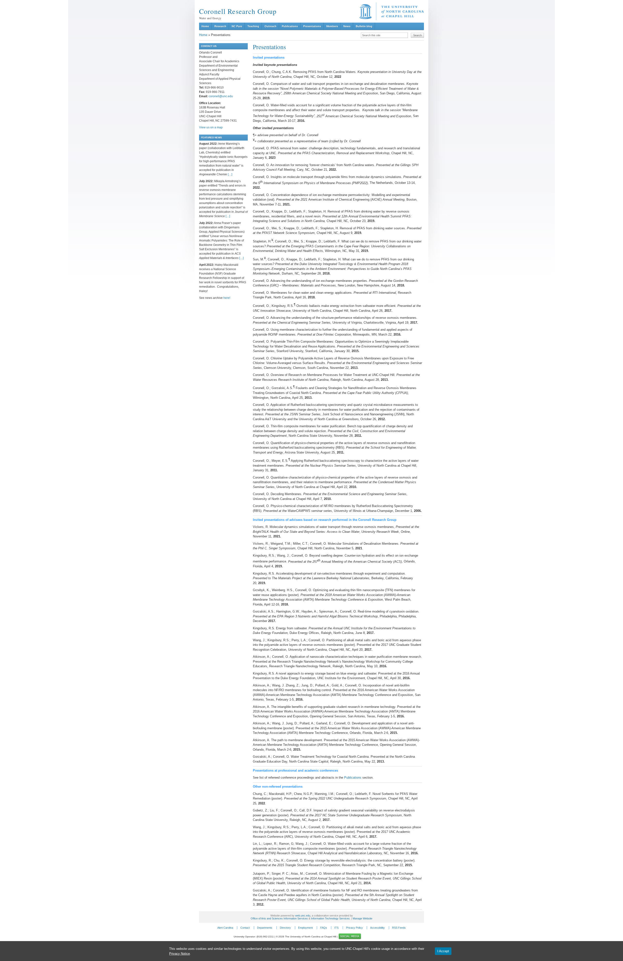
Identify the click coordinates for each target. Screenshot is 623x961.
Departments (264, 927)
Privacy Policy (354, 927)
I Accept (443, 951)
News (346, 26)
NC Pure (237, 26)
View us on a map (211, 127)
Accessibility (377, 927)
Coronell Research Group (237, 11)
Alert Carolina (225, 927)
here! (226, 298)
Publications (290, 26)
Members (332, 26)
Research (220, 26)
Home (205, 26)
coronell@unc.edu (221, 96)
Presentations (312, 26)
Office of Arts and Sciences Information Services (279, 918)
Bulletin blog (364, 26)
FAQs (323, 927)
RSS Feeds (399, 927)
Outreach (270, 26)
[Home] (391, 11)
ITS (336, 927)
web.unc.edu (302, 915)
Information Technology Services (330, 918)
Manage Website (362, 918)
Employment (305, 927)
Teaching (253, 26)
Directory (285, 927)
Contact (245, 927)
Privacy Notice (179, 953)
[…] (230, 174)
